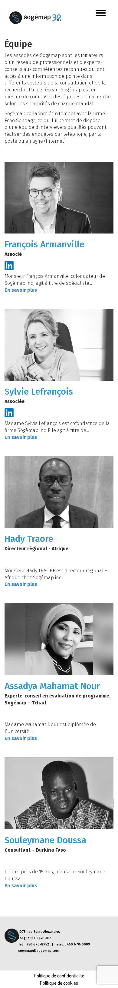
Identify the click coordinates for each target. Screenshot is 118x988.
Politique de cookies (59, 983)
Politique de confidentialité (59, 975)
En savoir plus (21, 290)
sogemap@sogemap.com (38, 951)
